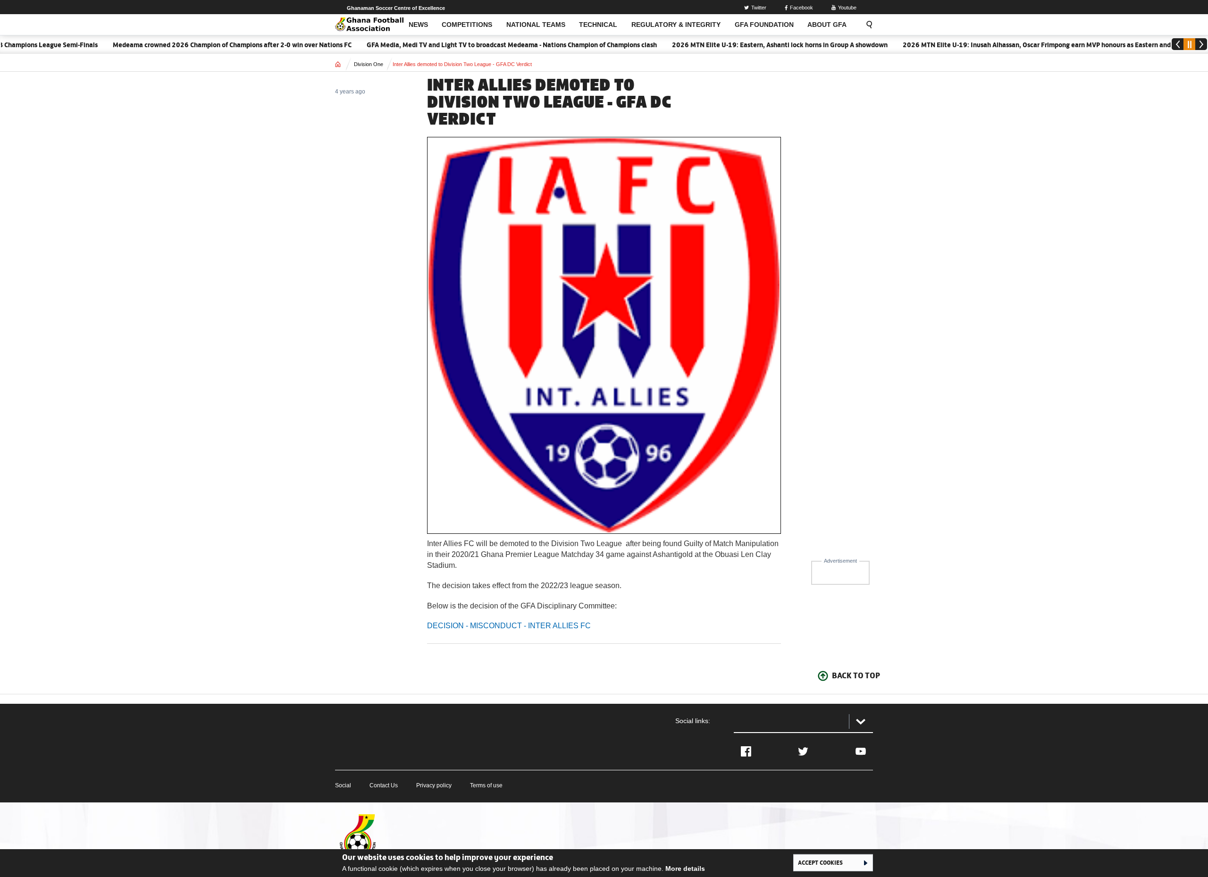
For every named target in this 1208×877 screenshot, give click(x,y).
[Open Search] (866, 24)
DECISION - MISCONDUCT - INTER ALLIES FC (509, 626)
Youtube (847, 7)
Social (343, 785)
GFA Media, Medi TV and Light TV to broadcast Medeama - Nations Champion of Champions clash (492, 45)
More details (685, 868)
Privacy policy (434, 785)
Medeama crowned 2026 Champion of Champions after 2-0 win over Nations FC (212, 45)
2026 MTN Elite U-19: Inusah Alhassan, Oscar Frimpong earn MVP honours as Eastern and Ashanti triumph (1042, 45)
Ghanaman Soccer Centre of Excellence (396, 8)
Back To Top (856, 675)
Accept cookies (820, 862)
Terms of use (486, 785)
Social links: (692, 721)
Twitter (758, 7)
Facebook (801, 7)
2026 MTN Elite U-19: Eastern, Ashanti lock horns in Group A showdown (760, 45)
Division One (368, 64)
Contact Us (383, 785)
